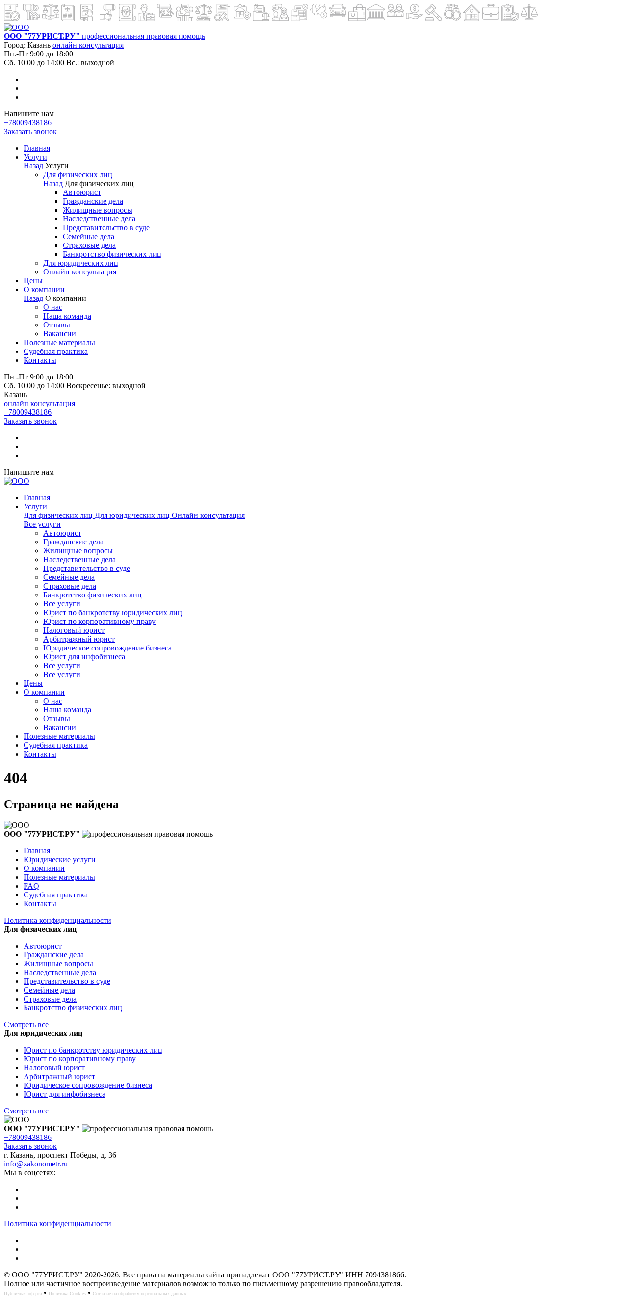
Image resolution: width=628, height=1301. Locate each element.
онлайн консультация (88, 45)
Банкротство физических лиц (112, 254)
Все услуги (42, 524)
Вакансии (59, 333)
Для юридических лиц (80, 263)
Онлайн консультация (79, 272)
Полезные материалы (59, 342)
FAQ (31, 886)
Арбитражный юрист (79, 639)
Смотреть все (26, 1024)
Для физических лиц (77, 174)
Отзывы (56, 325)
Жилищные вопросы (97, 210)
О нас (52, 307)
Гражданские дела (93, 201)
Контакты (40, 360)
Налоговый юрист (74, 630)
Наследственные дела (99, 219)
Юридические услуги (60, 859)
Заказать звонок (30, 131)
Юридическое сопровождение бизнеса (107, 648)
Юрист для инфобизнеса (84, 656)
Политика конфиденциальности (57, 920)
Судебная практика (56, 351)
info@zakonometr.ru (36, 1164)
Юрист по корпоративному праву (99, 621)
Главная (37, 148)
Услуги (35, 157)
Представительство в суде (106, 227)
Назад (33, 166)
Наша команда (67, 316)
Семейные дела (88, 236)
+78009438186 (28, 122)
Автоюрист (82, 192)
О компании (44, 289)
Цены (33, 280)
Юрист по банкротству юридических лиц (112, 612)
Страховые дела (89, 245)
